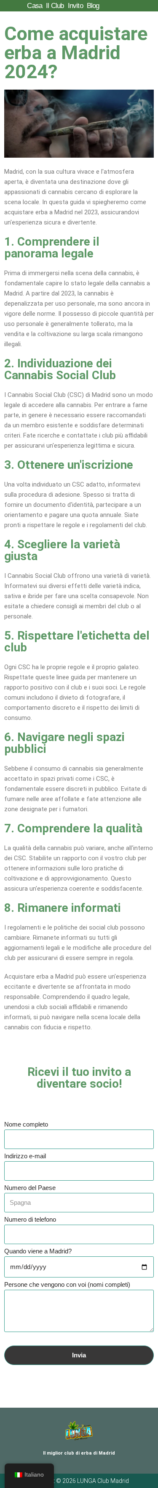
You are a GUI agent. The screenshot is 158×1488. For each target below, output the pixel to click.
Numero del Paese (30, 1187)
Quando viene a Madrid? (38, 1251)
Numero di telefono (30, 1219)
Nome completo (26, 1124)
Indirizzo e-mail (25, 1156)
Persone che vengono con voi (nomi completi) (67, 1284)
